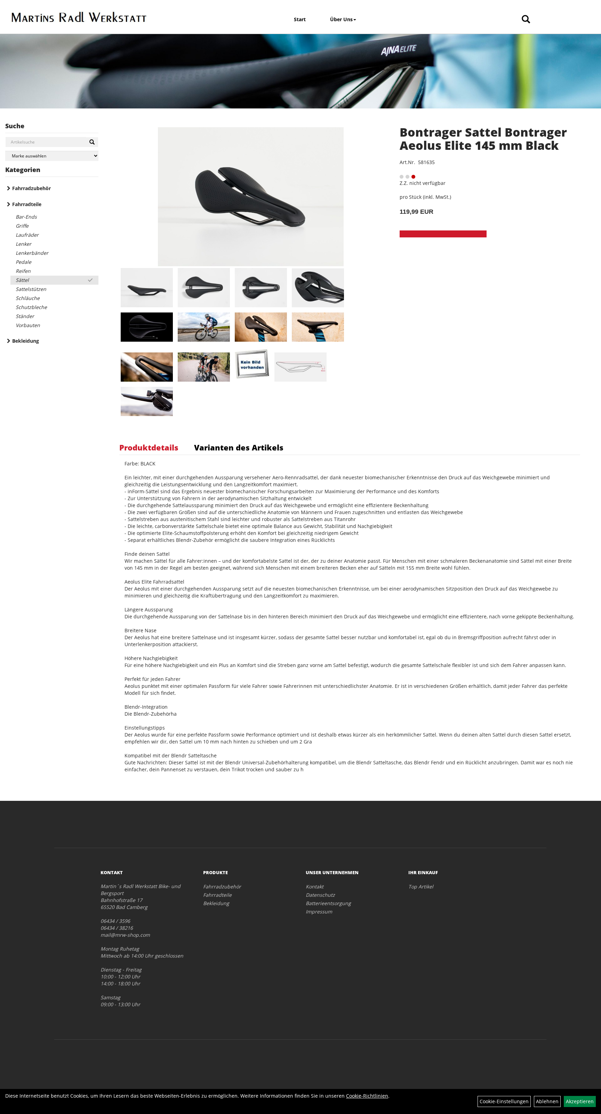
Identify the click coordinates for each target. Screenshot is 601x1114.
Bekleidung (25, 341)
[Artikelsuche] (526, 19)
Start (300, 19)
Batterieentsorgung (328, 903)
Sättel (22, 280)
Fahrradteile (26, 204)
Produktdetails (148, 447)
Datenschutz (320, 895)
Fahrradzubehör (31, 188)
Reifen (23, 271)
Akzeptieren (580, 1101)
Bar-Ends (26, 216)
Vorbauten (28, 325)
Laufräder (27, 234)
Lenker (23, 244)
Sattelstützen (31, 289)
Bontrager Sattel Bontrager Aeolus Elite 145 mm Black (483, 138)
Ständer (25, 316)
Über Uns (341, 19)
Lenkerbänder (32, 253)
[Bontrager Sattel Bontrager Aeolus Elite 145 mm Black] (251, 196)
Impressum (319, 911)
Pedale (23, 262)
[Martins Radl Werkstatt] (79, 16)
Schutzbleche (31, 307)
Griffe (22, 225)
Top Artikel (420, 886)
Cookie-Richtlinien (367, 1095)
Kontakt (314, 886)
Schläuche (28, 298)
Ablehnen (547, 1101)
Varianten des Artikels (238, 447)
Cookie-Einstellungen (504, 1101)
